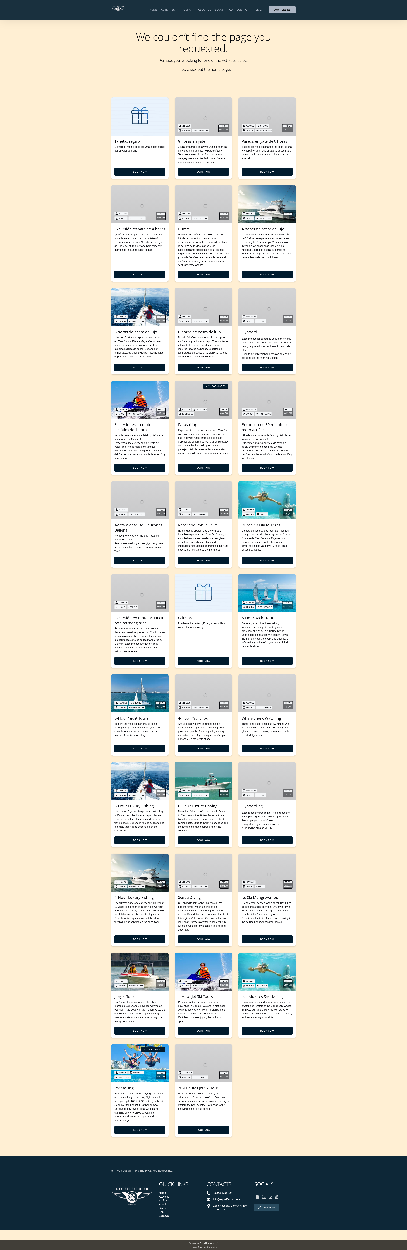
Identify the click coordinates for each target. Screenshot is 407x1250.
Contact (242, 9)
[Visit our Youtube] (276, 1197)
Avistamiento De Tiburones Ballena (138, 527)
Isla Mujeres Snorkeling (262, 996)
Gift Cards (186, 617)
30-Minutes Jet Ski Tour (198, 1088)
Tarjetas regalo (127, 141)
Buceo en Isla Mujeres (261, 525)
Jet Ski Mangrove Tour (261, 897)
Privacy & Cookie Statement (203, 1247)
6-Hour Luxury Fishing (197, 805)
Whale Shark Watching (261, 718)
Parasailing (187, 424)
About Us (204, 9)
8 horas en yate (191, 141)
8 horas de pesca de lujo (135, 331)
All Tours (164, 1200)
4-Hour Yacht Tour (194, 718)
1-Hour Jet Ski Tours (195, 996)
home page (220, 69)
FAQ (230, 9)
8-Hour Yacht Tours (258, 617)
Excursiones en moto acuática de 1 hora (133, 427)
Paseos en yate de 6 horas (264, 141)
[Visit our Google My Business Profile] (264, 1197)
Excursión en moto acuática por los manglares (138, 620)
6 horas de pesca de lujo (199, 331)
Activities (164, 1196)
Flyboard (249, 331)
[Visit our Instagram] (270, 1197)
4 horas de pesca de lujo (263, 228)
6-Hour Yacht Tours (131, 718)
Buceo (183, 228)
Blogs (219, 9)
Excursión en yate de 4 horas (139, 228)
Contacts (164, 1215)
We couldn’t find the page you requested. (145, 1171)
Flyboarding (252, 805)
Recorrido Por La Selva (198, 525)
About (162, 1204)
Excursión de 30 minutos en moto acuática (266, 427)
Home (153, 9)
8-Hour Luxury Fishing (134, 805)
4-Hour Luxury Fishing (134, 897)
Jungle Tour (124, 996)
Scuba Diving (189, 897)
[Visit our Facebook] (257, 1197)
